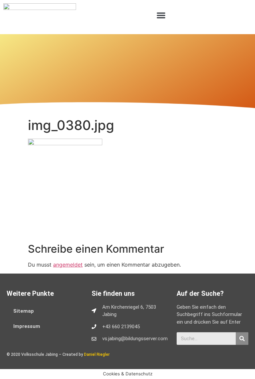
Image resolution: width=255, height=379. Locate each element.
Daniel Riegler (97, 354)
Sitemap (23, 311)
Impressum (26, 326)
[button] (161, 15)
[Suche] (242, 338)
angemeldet (68, 264)
